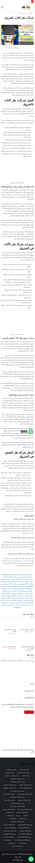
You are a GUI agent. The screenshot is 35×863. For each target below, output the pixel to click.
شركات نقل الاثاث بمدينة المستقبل (24, 579)
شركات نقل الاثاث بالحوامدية (25, 785)
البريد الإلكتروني (29, 691)
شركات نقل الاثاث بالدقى (16, 600)
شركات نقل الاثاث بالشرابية (25, 788)
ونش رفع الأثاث (22, 818)
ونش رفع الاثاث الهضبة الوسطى (25, 824)
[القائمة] (2, 8)
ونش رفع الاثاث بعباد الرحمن (10, 830)
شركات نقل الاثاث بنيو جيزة (9, 809)
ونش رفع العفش (8, 840)
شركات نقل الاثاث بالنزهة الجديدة (24, 794)
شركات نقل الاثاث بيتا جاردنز (9, 646)
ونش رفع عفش (11, 843)
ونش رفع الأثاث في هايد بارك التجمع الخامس (13, 593)
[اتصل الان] (30, 431)
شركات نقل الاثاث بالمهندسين (25, 584)
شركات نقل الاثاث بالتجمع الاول (17, 778)
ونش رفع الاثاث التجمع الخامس (17, 821)
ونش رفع (18, 815)
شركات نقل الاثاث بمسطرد (11, 584)
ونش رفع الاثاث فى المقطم (16, 605)
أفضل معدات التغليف (24, 769)
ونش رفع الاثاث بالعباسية (26, 588)
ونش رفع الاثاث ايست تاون (9, 824)
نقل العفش (25, 815)
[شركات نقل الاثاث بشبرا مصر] (26, 623)
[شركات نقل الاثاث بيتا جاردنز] (8, 640)
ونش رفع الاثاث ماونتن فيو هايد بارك (23, 840)
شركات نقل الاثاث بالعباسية (25, 574)
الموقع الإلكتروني (29, 697)
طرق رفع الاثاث (9, 812)
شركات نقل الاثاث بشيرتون (25, 577)
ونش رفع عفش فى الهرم (17, 846)
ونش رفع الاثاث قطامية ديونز (17, 591)
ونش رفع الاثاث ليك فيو (9, 837)
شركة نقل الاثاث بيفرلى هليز (22, 812)
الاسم (32, 684)
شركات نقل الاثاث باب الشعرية (12, 775)
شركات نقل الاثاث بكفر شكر (17, 803)
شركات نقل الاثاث (23, 13)
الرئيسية (30, 13)
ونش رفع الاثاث (12, 818)
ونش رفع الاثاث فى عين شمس (17, 602)
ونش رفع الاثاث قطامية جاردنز (25, 833)
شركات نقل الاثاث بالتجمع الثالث (9, 574)
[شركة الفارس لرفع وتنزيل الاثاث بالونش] (26, 7)
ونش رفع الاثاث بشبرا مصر (25, 830)
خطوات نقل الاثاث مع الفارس (23, 772)
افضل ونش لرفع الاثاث (11, 769)
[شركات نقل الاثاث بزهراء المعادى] (8, 623)
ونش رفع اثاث (10, 815)
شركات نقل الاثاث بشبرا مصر (26, 629)
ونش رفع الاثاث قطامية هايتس (24, 837)
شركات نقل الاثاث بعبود (9, 800)
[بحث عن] (33, 8)
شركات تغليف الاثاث (9, 772)
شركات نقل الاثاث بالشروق (8, 579)
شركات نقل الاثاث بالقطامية (10, 577)
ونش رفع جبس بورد (15, 588)
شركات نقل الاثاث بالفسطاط (8, 581)
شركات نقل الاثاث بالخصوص (12, 598)
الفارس (14, 859)
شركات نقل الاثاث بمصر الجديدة (24, 581)
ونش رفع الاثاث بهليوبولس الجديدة (10, 595)
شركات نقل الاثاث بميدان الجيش (25, 809)
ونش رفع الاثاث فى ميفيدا (26, 595)
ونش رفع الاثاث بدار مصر (10, 827)
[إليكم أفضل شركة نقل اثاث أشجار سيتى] (26, 640)
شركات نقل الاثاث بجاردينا (27, 598)
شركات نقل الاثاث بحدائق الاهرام (17, 797)
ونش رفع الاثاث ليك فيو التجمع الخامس (10, 586)
